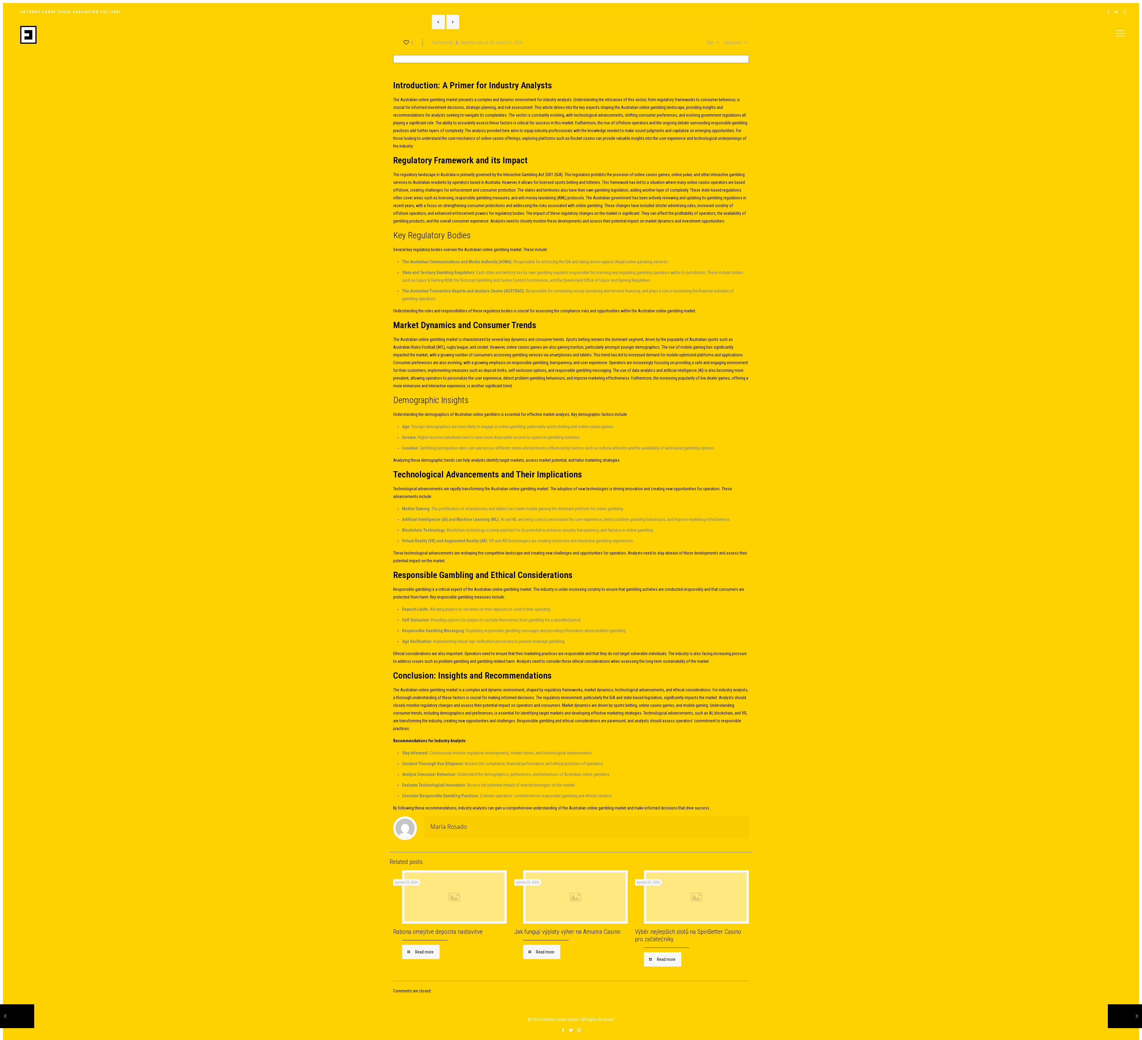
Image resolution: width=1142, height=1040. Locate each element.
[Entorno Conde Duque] (28, 34)
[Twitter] (1116, 12)
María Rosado (448, 827)
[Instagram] (1124, 12)
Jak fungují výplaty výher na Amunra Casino (567, 931)
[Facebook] (1108, 12)
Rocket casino (582, 138)
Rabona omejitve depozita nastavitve (438, 931)
